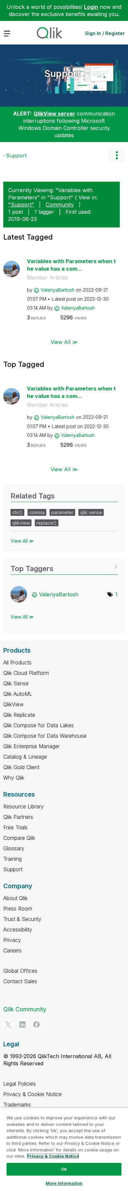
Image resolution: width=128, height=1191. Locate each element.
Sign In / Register (105, 33)
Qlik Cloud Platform (26, 673)
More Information (64, 1183)
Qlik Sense (16, 683)
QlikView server (54, 113)
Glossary (13, 848)
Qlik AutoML (17, 694)
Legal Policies (19, 1083)
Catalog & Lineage (25, 756)
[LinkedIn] (22, 1024)
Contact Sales (20, 981)
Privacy (12, 940)
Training (12, 859)
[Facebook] (36, 1024)
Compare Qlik (19, 838)
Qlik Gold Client (21, 767)
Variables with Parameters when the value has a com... (71, 265)
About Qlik (15, 898)
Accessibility (17, 929)
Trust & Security (22, 919)
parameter (62, 512)
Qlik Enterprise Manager (31, 746)
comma (37, 512)
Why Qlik (13, 777)
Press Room (17, 908)
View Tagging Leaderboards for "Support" (64, 566)
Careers (12, 950)
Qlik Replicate (19, 715)
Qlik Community (24, 1009)
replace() (46, 523)
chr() (17, 512)
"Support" (21, 204)
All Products (17, 662)
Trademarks (17, 1104)
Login (91, 7)
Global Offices (20, 970)
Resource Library (23, 806)
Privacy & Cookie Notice (32, 1094)
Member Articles (47, 277)
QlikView (13, 704)
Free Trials (15, 827)
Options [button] (116, 155)
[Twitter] (8, 1024)
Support (62, 73)
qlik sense (91, 512)
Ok (64, 1169)
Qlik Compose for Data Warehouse (45, 735)
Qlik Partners (18, 817)
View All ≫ (64, 342)
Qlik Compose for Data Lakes (38, 725)
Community (60, 204)
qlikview (21, 523)
